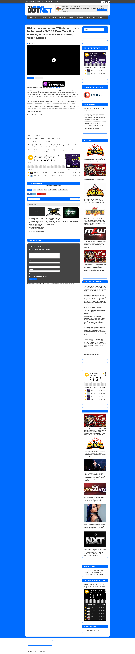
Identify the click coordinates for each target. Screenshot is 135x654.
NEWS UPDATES (34, 17)
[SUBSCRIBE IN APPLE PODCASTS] (53, 86)
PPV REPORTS (52, 17)
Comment (31, 251)
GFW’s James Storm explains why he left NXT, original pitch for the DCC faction (70, 221)
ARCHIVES (87, 17)
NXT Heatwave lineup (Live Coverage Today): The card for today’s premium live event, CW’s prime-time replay (94, 159)
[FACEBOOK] (104, 1)
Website (31, 269)
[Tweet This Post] (34, 194)
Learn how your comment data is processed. (62, 283)
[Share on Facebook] (29, 194)
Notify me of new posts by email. (39, 276)
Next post (74, 199)
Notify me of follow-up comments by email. (42, 273)
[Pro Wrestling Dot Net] (40, 9)
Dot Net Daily (39, 78)
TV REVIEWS (43, 17)
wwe (60, 189)
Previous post (35, 199)
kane (45, 189)
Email (30, 265)
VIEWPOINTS (71, 17)
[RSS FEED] (106, 1)
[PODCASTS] (109, 1)
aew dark (40, 189)
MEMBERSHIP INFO (30, 1)
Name (30, 260)
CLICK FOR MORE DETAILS (92, 123)
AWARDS (56, 1)
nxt (50, 189)
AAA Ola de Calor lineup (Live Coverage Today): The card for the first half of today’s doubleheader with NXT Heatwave (95, 201)
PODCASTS (80, 17)
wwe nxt (65, 189)
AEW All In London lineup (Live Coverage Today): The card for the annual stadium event (94, 179)
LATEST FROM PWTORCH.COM (93, 281)
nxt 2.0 (54, 189)
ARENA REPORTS (62, 17)
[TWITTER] (102, 1)
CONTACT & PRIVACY (98, 17)
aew (35, 189)
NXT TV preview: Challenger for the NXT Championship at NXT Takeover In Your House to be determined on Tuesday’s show (53, 221)
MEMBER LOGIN (40, 1)
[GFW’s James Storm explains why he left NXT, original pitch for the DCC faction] (71, 217)
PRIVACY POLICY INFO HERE (54, 186)
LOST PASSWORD (49, 1)
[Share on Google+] (43, 194)
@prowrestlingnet (56, 87)
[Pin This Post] (39, 194)
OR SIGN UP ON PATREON (92, 129)
